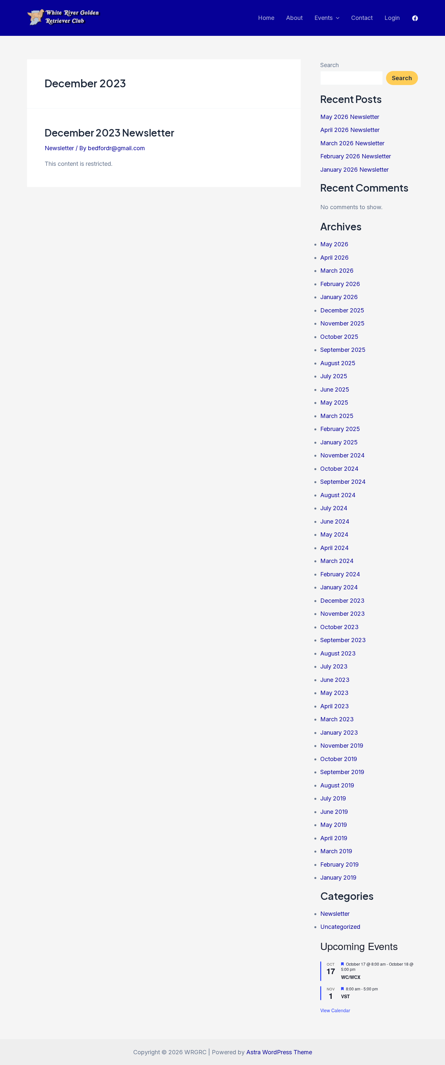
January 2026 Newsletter (354, 169)
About (294, 17)
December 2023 (342, 600)
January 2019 (338, 877)
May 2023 (334, 692)
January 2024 (339, 587)
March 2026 (336, 270)
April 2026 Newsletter (350, 129)
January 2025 (339, 442)
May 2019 (333, 824)
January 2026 (339, 297)
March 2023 (337, 719)
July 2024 (333, 508)
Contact (362, 17)
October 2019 (338, 759)
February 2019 (339, 864)
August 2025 (337, 363)
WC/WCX (350, 977)
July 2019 (333, 798)
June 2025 (334, 389)
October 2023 (339, 627)
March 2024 (336, 560)
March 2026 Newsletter (352, 143)
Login (392, 17)
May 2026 (334, 244)
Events (323, 17)
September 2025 (343, 349)
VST (345, 996)
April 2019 (333, 838)
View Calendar (335, 1010)
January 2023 (339, 732)
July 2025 (333, 376)
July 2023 (334, 666)
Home (266, 17)
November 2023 (342, 613)
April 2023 (334, 706)
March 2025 (336, 415)
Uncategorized (340, 926)
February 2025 (340, 428)
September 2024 (343, 481)
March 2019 (336, 851)
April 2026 (334, 257)
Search (329, 65)
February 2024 (340, 574)
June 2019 (334, 811)
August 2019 (337, 785)
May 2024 (334, 534)
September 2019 (342, 772)
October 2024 (339, 468)
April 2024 (334, 547)
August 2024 (337, 495)
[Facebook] (415, 18)
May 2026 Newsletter (349, 116)
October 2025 (339, 336)
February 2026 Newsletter (355, 156)
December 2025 (342, 310)
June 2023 (335, 679)
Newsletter (59, 148)
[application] (336, 18)
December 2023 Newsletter (109, 132)
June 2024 (334, 521)
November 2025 (342, 323)
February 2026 (340, 284)
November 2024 (342, 455)
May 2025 (334, 402)
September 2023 (343, 640)
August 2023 (338, 653)
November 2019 (341, 745)
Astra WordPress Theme (279, 1052)
